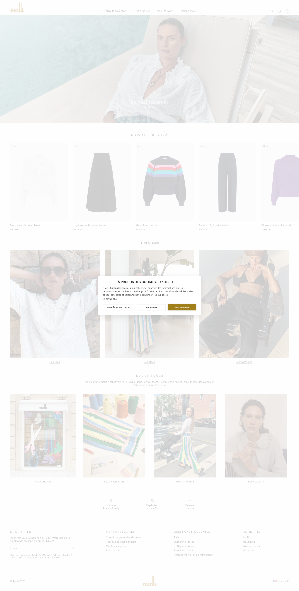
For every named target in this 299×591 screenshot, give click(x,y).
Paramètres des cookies (118, 307)
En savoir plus (110, 298)
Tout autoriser (182, 307)
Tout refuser (151, 307)
